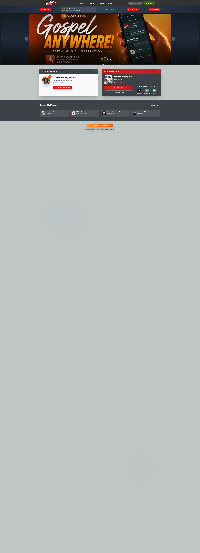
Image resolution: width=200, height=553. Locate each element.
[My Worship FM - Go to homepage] (50, 3)
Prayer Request (154, 9)
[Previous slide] (26, 39)
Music (102, 3)
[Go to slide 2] (98, 64)
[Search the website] (140, 3)
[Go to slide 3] (100, 64)
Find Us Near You (111, 9)
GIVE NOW (149, 3)
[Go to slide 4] (101, 64)
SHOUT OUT (134, 9)
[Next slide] (173, 39)
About (110, 3)
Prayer (82, 3)
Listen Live (46, 9)
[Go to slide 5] (103, 64)
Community (92, 3)
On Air (74, 3)
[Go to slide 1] (97, 64)
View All (153, 105)
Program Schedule (64, 87)
